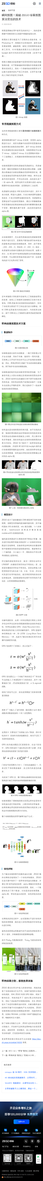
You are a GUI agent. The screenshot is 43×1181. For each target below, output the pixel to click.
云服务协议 (5, 1171)
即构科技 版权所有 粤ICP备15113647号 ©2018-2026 (18, 1174)
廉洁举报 (36, 1171)
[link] (3, 11)
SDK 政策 (20, 1171)
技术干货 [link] (11, 10)
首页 (3, 10)
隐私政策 (13, 1171)
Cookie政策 (28, 1171)
